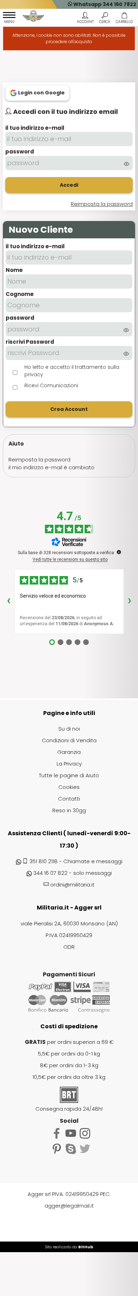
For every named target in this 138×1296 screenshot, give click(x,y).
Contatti (69, 798)
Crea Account (69, 409)
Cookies (69, 787)
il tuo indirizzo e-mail (34, 128)
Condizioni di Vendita (69, 740)
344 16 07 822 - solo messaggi (72, 873)
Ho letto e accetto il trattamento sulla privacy (71, 371)
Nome (14, 270)
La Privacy (69, 763)
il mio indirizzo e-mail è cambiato (51, 467)
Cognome (20, 294)
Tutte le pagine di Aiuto (69, 775)
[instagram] (85, 1133)
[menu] (9, 18)
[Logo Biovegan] (34, 17)
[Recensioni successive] (129, 601)
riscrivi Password (30, 341)
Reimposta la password (39, 459)
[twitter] (85, 1148)
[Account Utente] (85, 18)
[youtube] (70, 1133)
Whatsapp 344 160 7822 (104, 4)
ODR (69, 947)
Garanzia (69, 752)
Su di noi (69, 728)
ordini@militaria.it (72, 884)
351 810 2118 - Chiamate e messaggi (75, 861)
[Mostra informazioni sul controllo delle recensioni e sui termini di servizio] (119, 552)
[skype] (70, 1148)
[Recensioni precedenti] (8, 601)
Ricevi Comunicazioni (51, 385)
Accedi (69, 184)
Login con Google (41, 92)
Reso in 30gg (69, 810)
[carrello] (124, 18)
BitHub (85, 1247)
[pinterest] (56, 1148)
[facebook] (56, 1133)
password (19, 151)
